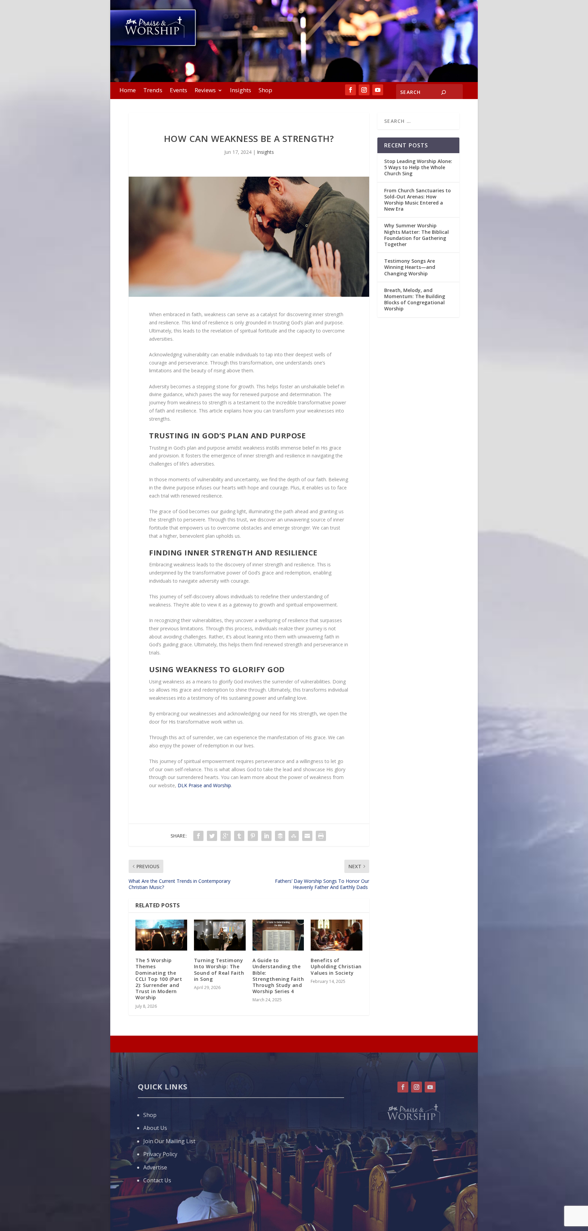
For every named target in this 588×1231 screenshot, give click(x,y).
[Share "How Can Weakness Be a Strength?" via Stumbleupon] (293, 836)
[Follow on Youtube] (377, 89)
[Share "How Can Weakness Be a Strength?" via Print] (321, 836)
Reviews (205, 91)
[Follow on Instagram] (364, 89)
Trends (152, 91)
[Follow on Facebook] (350, 89)
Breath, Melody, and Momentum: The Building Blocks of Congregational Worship (414, 299)
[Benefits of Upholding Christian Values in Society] (336, 935)
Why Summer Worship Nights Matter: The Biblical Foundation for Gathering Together (416, 234)
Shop (265, 91)
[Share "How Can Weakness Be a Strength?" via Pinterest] (253, 836)
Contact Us (157, 1180)
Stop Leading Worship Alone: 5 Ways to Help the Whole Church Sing (418, 167)
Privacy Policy (160, 1154)
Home (127, 91)
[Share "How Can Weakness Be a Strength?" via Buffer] (280, 836)
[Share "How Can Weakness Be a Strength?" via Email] (307, 836)
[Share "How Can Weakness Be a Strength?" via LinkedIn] (266, 836)
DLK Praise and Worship (204, 785)
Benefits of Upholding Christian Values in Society (336, 966)
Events (178, 91)
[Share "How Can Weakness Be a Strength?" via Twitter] (212, 836)
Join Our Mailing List (169, 1141)
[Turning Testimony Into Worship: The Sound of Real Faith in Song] (220, 935)
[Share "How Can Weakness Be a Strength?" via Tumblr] (239, 836)
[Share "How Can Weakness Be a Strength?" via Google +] (225, 836)
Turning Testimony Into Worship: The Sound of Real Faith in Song (219, 969)
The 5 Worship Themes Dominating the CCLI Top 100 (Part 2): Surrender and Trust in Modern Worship (158, 979)
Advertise (155, 1167)
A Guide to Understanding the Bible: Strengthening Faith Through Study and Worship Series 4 (278, 975)
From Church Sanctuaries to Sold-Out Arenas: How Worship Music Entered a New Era (417, 199)
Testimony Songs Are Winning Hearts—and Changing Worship (409, 267)
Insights (240, 91)
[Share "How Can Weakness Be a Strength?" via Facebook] (198, 836)
